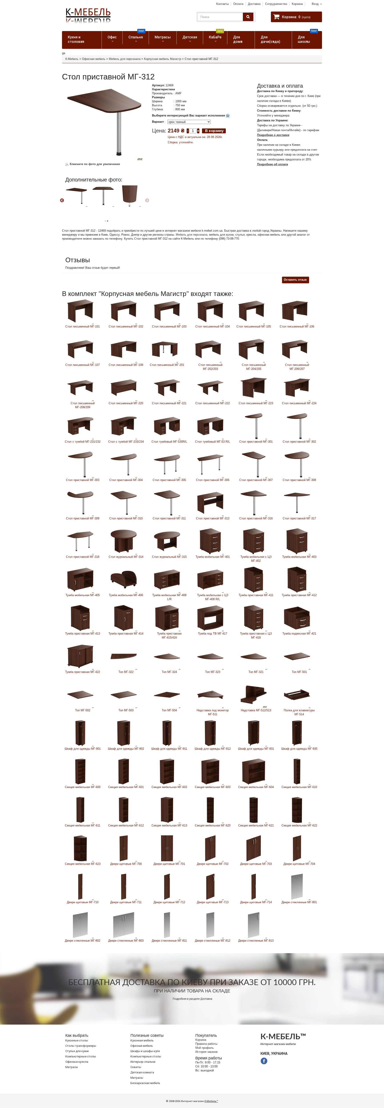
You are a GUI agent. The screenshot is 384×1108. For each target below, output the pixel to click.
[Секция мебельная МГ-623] (80, 848)
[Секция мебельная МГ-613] (167, 809)
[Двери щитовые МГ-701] (167, 848)
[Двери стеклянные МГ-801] (297, 886)
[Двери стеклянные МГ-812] (210, 925)
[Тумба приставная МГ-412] (297, 579)
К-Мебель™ (211, 1101)
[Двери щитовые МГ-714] (253, 886)
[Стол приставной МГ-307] (253, 464)
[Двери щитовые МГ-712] (167, 886)
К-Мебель (71, 59)
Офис (112, 37)
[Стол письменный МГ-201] (164, 349)
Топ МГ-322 (126, 672)
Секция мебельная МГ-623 (82, 864)
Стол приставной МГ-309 (82, 518)
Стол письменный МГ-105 (253, 326)
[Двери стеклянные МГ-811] (167, 925)
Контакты (222, 4)
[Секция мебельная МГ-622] (297, 809)
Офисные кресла (76, 1061)
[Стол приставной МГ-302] (297, 426)
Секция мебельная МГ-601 (126, 787)
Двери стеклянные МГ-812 (212, 940)
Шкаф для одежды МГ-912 (213, 748)
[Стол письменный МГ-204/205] (251, 349)
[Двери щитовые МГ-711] (123, 886)
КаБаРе (216, 35)
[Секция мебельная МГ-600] (80, 771)
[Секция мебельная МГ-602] (167, 771)
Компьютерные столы (80, 1056)
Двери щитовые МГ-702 (212, 864)
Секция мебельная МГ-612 (126, 825)
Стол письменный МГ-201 (167, 365)
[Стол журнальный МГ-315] (167, 541)
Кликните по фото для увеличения (94, 164)
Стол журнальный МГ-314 (126, 556)
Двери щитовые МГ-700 (126, 864)
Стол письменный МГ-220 (126, 403)
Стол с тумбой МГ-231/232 (82, 441)
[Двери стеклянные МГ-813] (253, 925)
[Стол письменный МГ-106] (294, 310)
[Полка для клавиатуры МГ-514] (297, 694)
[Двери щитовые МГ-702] (210, 848)
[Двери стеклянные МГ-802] (80, 925)
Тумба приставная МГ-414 (125, 633)
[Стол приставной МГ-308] (297, 464)
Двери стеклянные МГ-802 (82, 940)
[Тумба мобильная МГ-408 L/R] (167, 579)
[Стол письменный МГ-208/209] (80, 387)
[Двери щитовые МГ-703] (253, 848)
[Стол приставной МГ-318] (80, 541)
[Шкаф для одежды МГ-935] (297, 733)
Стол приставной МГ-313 (212, 518)
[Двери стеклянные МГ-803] (123, 925)
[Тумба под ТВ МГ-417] (210, 617)
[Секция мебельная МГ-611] (80, 809)
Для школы (307, 37)
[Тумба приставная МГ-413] (80, 617)
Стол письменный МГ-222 (212, 403)
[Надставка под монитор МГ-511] (210, 694)
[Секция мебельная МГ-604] (253, 771)
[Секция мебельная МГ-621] (253, 809)
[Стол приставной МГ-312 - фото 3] (76, 196)
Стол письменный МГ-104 (212, 326)
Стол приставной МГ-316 (256, 518)
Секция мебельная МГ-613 (169, 825)
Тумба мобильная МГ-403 (299, 556)
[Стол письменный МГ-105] (251, 310)
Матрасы (163, 37)
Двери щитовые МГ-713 (212, 902)
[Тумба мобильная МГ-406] (123, 579)
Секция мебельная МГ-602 (169, 787)
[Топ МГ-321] (253, 656)
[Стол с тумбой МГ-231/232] (80, 426)
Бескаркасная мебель (145, 1083)
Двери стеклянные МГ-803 (126, 940)
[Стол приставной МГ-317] (297, 502)
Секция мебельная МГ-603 (212, 787)
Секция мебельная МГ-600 (82, 787)
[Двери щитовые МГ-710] (80, 886)
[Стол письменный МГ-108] (123, 349)
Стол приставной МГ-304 (126, 480)
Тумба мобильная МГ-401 (213, 556)
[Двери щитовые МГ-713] (210, 886)
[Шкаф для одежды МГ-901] (80, 733)
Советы (135, 1067)
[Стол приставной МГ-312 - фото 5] (130, 196)
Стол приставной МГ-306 (212, 480)
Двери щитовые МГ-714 (256, 902)
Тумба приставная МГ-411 (256, 595)
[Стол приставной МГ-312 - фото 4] (103, 196)
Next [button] (147, 200)
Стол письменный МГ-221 (169, 403)
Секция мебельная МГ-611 (82, 825)
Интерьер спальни (142, 1061)
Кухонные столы (76, 1040)
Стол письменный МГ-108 (126, 365)
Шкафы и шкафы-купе (145, 1051)
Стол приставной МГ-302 (299, 441)
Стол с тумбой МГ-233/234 (126, 441)
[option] (78, 200)
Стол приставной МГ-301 (256, 441)
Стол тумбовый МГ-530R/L (169, 441)
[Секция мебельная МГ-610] (297, 771)
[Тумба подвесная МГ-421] (297, 617)
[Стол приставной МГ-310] (123, 502)
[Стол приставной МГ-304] (123, 464)
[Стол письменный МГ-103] (167, 310)
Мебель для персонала (124, 59)
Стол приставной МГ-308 (299, 480)
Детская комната (142, 1072)
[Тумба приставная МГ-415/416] (167, 617)
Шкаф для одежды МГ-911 (169, 748)
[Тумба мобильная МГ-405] (80, 579)
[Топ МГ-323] (210, 656)
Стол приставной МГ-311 (169, 518)
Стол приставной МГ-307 (256, 480)
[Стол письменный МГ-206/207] (294, 349)
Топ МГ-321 (256, 672)
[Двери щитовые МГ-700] (123, 848)
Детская (189, 37)
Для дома (237, 39)
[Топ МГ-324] (167, 656)
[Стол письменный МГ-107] (80, 349)
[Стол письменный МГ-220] (123, 387)
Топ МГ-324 (169, 672)
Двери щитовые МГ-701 (169, 864)
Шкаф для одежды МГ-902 (126, 748)
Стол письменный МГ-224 (299, 403)
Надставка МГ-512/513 (256, 710)
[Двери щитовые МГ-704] (297, 848)
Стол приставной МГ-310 (126, 518)
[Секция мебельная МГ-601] (123, 771)
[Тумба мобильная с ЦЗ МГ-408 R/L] (210, 579)
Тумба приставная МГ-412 (299, 595)
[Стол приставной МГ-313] (210, 502)
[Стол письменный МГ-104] (210, 310)
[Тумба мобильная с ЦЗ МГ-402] (253, 541)
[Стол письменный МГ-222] (210, 387)
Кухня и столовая (76, 39)
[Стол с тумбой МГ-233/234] (123, 426)
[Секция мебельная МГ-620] (210, 809)
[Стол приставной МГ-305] (167, 464)
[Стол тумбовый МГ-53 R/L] (210, 426)
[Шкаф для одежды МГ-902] (123, 733)
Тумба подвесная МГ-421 (299, 633)
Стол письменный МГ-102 (126, 326)
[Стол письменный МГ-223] (253, 387)
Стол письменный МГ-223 (256, 403)
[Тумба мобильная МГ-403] (297, 541)
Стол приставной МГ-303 (82, 480)
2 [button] (107, 221)
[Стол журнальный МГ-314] (123, 541)
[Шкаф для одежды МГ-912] (210, 733)
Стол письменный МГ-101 (82, 326)
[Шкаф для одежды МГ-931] (253, 733)
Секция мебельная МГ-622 (299, 825)
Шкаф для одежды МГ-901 (83, 748)
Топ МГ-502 (82, 710)
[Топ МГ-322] (123, 656)
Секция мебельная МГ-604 (256, 787)
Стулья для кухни (77, 1051)
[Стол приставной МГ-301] (253, 426)
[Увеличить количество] (198, 130)
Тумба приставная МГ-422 (82, 672)
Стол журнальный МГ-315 (169, 556)
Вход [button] (315, 4)
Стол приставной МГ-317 (299, 518)
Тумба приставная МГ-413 (82, 633)
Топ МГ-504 (169, 710)
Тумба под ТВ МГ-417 (212, 633)
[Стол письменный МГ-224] (297, 387)
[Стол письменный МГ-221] (167, 387)
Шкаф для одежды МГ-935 (299, 748)
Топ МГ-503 (126, 710)
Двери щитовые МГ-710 (82, 902)
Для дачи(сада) (270, 39)
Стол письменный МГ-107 (82, 365)
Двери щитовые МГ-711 (126, 902)
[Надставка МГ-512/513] (253, 694)
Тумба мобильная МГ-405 (83, 595)
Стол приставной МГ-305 (169, 480)
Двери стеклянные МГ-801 (299, 902)
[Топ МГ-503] (123, 694)
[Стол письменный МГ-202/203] (208, 349)
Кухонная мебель (142, 1040)
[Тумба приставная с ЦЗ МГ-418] (253, 617)
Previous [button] (62, 200)
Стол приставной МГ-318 (82, 556)
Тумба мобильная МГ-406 (126, 595)
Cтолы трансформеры (80, 1045)
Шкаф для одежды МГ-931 (256, 748)
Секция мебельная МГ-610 (299, 787)
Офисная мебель (93, 59)
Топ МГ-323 (212, 672)
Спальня (136, 35)
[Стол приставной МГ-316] (253, 502)
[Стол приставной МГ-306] (210, 464)
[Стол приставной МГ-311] (167, 502)
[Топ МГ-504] (167, 694)
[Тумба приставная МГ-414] (123, 617)
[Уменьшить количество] (188, 130)
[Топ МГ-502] (80, 694)
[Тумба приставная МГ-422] (80, 656)
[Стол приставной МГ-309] (80, 502)
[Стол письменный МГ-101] (80, 310)
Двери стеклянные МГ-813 (256, 940)
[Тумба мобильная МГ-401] (210, 541)
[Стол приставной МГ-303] (80, 464)
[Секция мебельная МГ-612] (123, 809)
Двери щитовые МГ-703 (256, 864)
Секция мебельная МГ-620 (212, 825)
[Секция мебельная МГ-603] (210, 771)
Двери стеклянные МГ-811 (169, 940)
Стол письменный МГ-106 (297, 326)
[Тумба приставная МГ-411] (253, 579)
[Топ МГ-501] (297, 656)
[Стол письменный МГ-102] (123, 310)
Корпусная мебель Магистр (162, 59)
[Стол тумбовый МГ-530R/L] (167, 426)
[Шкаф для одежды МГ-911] (167, 733)
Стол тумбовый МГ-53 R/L (212, 441)
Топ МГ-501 (299, 672)
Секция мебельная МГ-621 (256, 825)
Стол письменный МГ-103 (169, 326)
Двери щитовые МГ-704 (299, 864)
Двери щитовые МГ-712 (169, 902)
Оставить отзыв (295, 279)
